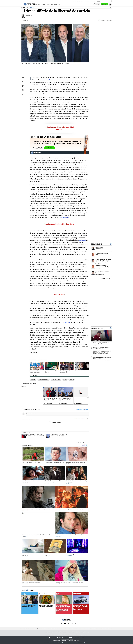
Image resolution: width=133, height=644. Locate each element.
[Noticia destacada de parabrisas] (81, 594)
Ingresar (98, 4)
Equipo (71, 635)
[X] (61, 624)
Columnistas (96, 244)
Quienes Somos (54, 635)
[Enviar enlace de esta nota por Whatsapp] (22, 86)
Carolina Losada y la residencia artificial (59, 224)
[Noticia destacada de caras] (64, 594)
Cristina (67, 322)
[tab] (27, 419)
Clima (51, 628)
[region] (55, 426)
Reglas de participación (78, 635)
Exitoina (97, 628)
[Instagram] (68, 624)
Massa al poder (59, 294)
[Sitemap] (75, 624)
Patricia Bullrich (64, 217)
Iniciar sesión (79, 409)
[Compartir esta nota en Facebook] (22, 77)
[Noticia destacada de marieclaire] (47, 594)
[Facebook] (57, 624)
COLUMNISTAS (24, 7)
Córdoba (63, 628)
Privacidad (67, 635)
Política (48, 4)
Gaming (101, 628)
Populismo (72, 379)
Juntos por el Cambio (47, 80)
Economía (36, 628)
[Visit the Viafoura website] (86, 442)
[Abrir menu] (22, 4)
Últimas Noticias (40, 4)
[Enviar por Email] (22, 90)
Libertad (64, 379)
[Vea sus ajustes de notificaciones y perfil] (110, 4)
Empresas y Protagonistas (81, 628)
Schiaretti (82, 240)
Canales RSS (47, 635)
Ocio (59, 628)
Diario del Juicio (110, 628)
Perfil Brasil (92, 1)
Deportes (55, 628)
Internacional (46, 628)
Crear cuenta (85, 409)
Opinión (53, 4)
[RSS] (72, 624)
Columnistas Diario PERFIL (43, 379)
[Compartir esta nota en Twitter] (22, 81)
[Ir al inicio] (30, 4)
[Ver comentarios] (110, 8)
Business (74, 1)
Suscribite (104, 4)
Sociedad (57, 4)
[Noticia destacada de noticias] (29, 594)
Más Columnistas (105, 278)
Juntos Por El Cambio (56, 379)
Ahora (21, 628)
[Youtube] (65, 624)
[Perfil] (30, 590)
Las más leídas (97, 328)
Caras (83, 1)
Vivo (105, 628)
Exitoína (87, 1)
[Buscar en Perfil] (110, 1)
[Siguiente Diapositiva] (88, 397)
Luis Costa (29, 15)
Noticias (79, 1)
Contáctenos (61, 635)
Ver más (107, 361)
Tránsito (86, 635)
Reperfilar (68, 628)
